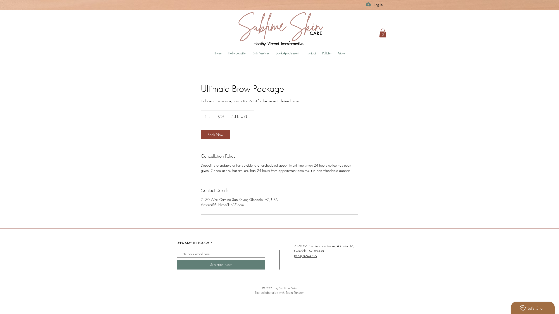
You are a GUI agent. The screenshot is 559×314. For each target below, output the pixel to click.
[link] (215, 134)
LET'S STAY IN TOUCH (193, 242)
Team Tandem (295, 292)
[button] (382, 33)
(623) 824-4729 (305, 256)
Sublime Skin (279, 25)
